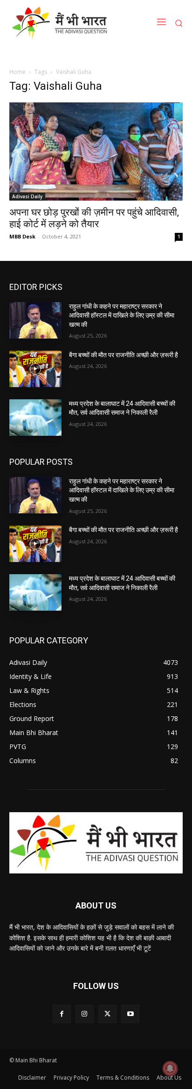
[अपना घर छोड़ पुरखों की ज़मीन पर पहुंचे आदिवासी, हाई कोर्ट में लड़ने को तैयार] (96, 151)
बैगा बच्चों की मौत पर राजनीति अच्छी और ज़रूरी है (123, 355)
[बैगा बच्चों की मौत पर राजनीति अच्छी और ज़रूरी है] (35, 369)
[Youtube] (130, 1014)
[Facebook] (62, 1014)
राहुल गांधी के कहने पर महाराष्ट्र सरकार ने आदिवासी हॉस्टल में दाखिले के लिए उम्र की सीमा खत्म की (121, 315)
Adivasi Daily (27, 196)
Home (17, 72)
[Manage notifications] (170, 1068)
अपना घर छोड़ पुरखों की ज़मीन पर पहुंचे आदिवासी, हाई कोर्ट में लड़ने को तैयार (94, 218)
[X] (107, 1014)
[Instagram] (84, 1014)
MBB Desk (22, 236)
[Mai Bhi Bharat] (61, 23)
